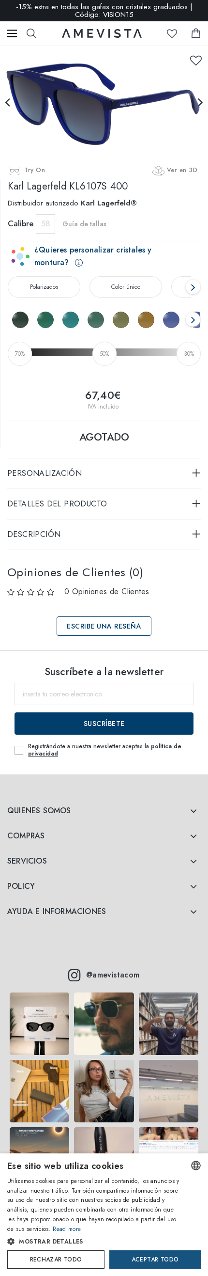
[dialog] (104, 1214)
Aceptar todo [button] (155, 1259)
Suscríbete (104, 723)
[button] (94, 1241)
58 (45, 223)
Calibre (20, 223)
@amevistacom (113, 974)
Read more (67, 1229)
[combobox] (196, 1165)
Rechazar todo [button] (56, 1259)
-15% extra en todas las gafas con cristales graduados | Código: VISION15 (104, 10)
